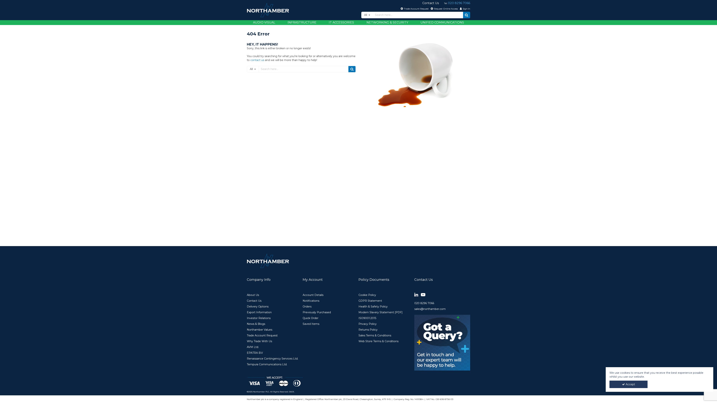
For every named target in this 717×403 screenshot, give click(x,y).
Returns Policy (368, 329)
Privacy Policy (367, 324)
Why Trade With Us (259, 341)
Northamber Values (259, 329)
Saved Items (311, 324)
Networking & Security (387, 22)
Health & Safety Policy (373, 306)
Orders (307, 306)
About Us (253, 295)
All (366, 15)
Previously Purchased (317, 312)
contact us (257, 60)
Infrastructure (302, 22)
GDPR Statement (370, 300)
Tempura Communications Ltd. (267, 364)
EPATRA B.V (255, 352)
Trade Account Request (262, 335)
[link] (416, 295)
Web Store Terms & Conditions (378, 341)
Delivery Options (258, 306)
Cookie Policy (367, 295)
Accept (630, 384)
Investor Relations (259, 318)
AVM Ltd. (253, 347)
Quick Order (310, 318)
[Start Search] (466, 15)
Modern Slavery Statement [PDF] (380, 312)
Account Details (313, 295)
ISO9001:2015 (367, 318)
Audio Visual (264, 22)
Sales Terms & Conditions (374, 335)
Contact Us (254, 300)
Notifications (311, 300)
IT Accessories (341, 22)
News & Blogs (256, 324)
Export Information (259, 312)
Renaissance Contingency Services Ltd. (272, 358)
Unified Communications (442, 22)
